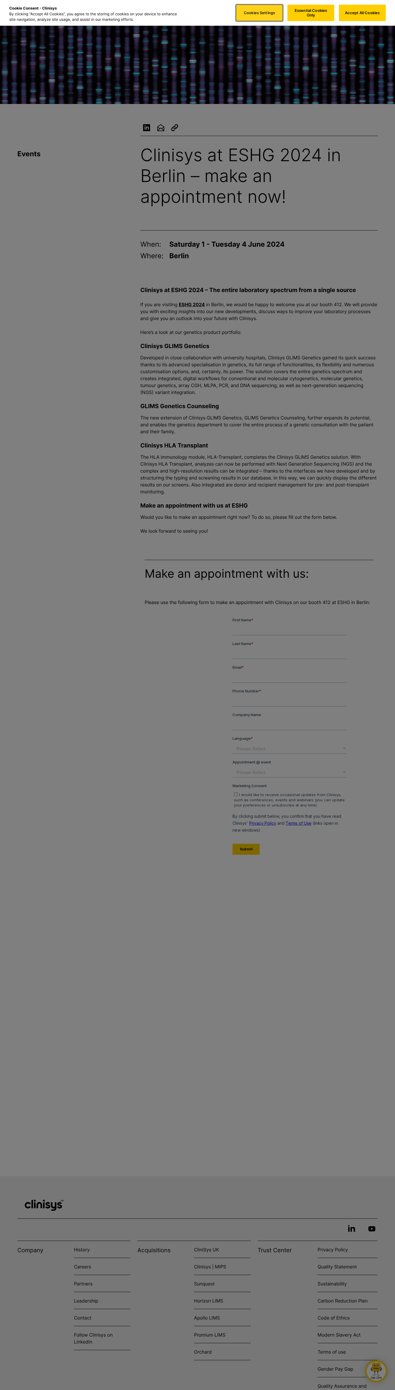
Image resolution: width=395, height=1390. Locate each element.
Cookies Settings (259, 12)
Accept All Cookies (362, 12)
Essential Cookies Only (311, 12)
